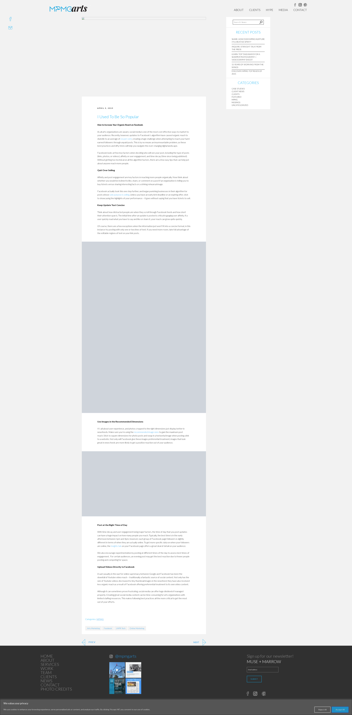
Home (47, 656)
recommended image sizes (146, 432)
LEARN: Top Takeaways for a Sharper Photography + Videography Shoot (246, 57)
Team (46, 672)
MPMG (100, 619)
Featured (236, 97)
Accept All (340, 709)
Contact (300, 10)
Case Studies (238, 88)
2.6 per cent (126, 138)
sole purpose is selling (119, 194)
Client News (238, 91)
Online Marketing (137, 628)
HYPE (269, 10)
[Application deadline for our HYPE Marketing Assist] (117, 686)
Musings (236, 102)
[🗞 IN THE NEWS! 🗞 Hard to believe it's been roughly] (133, 686)
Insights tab (116, 546)
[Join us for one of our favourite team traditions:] (117, 670)
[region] (176, 707)
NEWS (46, 681)
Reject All (322, 709)
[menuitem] (238, 10)
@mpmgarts (125, 655)
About (239, 10)
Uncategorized (240, 105)
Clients (254, 10)
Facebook (108, 628)
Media (283, 10)
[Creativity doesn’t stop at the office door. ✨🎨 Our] (133, 670)
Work (47, 668)
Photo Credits (56, 689)
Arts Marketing (93, 628)
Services (50, 664)
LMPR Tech (120, 628)
